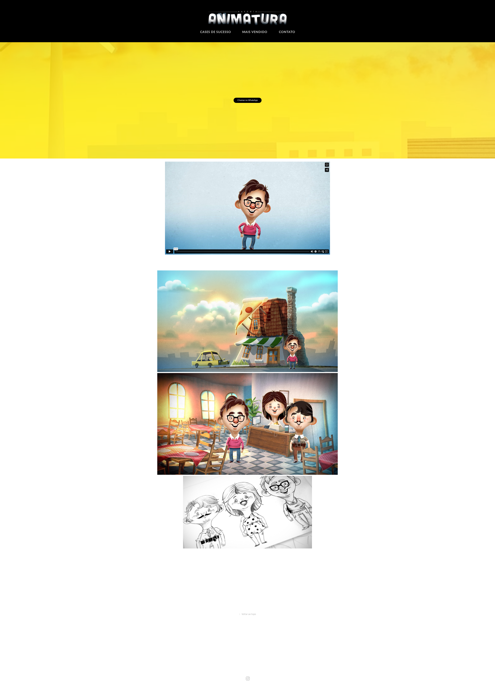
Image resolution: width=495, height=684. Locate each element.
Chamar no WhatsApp (247, 100)
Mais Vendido (254, 32)
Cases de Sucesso (215, 32)
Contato (287, 32)
